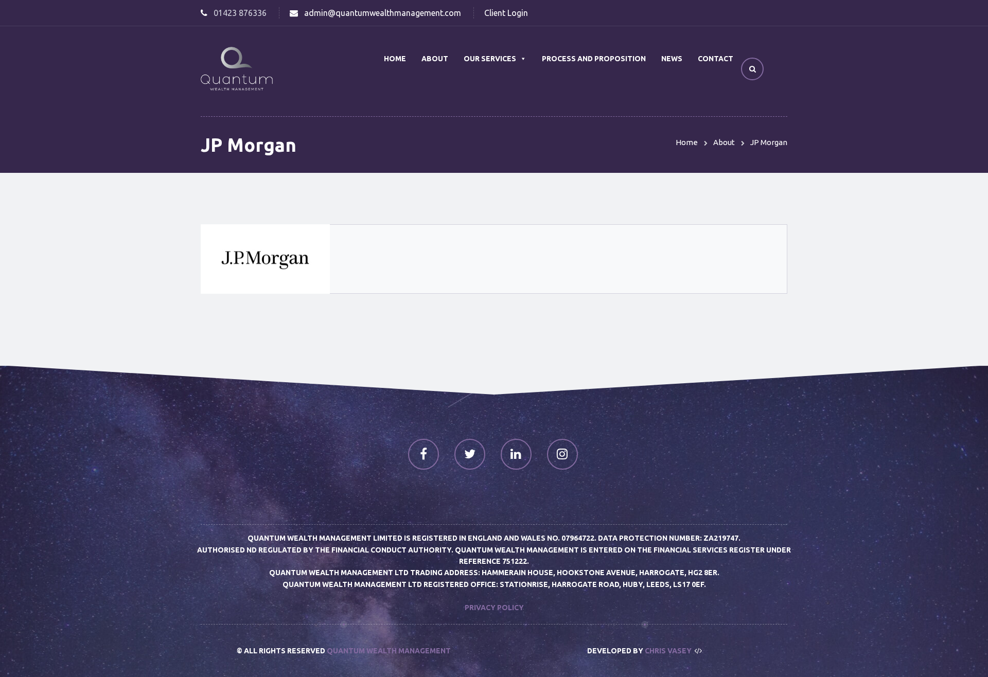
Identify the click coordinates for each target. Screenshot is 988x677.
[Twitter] (469, 454)
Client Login (506, 12)
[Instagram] (562, 454)
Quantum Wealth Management (389, 651)
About (434, 59)
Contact (715, 59)
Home (395, 59)
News (671, 59)
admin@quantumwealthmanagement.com (382, 12)
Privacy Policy (494, 607)
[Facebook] (423, 454)
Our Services (490, 59)
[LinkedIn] (516, 454)
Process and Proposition (594, 59)
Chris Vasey (668, 651)
